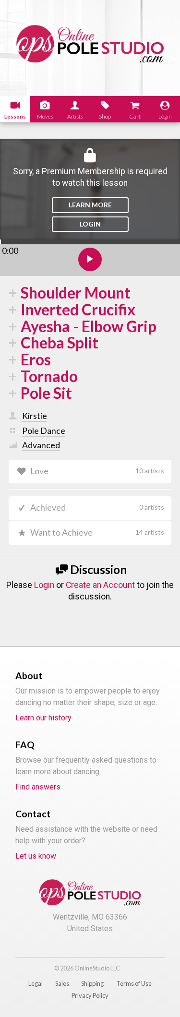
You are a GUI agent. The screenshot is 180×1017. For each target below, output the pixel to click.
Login (90, 224)
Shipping (92, 983)
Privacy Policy (90, 995)
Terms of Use (134, 983)
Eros (36, 359)
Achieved (97, 508)
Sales (62, 983)
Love (97, 471)
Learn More (90, 205)
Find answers (37, 786)
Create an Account (100, 585)
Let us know (35, 856)
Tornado (49, 376)
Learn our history (43, 717)
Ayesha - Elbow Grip (88, 326)
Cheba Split (59, 343)
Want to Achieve (97, 532)
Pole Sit (46, 393)
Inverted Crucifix (78, 309)
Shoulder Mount (76, 293)
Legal (35, 983)
